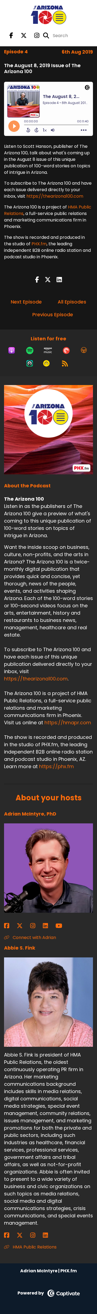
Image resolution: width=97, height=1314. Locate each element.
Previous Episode (52, 314)
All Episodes (72, 301)
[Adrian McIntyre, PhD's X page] (23, 926)
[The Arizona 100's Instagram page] (33, 35)
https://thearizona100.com (54, 196)
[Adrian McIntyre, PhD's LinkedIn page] (48, 926)
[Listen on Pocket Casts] (66, 350)
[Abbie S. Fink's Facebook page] (10, 1235)
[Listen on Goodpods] (46, 363)
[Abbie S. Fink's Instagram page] (36, 1235)
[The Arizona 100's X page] (20, 35)
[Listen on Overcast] (83, 350)
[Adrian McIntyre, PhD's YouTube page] (62, 926)
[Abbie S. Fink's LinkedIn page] (48, 1235)
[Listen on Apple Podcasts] (11, 350)
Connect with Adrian (34, 937)
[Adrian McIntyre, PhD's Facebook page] (10, 926)
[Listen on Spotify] (30, 350)
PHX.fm (39, 244)
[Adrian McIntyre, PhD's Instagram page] (36, 926)
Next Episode (26, 301)
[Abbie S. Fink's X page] (23, 1235)
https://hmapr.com (67, 722)
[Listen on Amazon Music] (48, 350)
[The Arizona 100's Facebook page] (11, 35)
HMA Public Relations (34, 1247)
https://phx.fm (56, 766)
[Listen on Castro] (29, 363)
